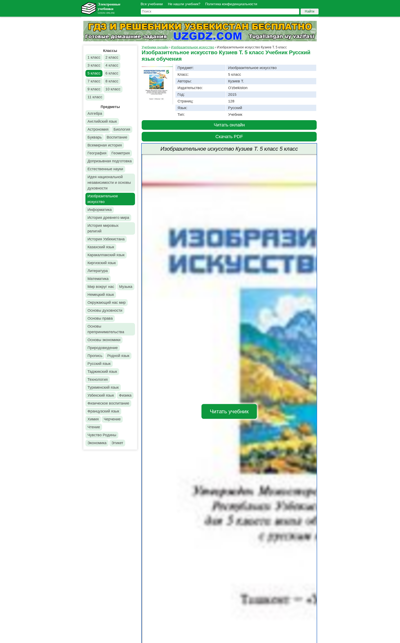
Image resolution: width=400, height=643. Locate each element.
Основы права (100, 318)
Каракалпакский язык (106, 255)
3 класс (94, 65)
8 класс (111, 81)
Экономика (97, 443)
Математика (98, 279)
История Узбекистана (106, 239)
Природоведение (103, 348)
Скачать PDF (229, 136)
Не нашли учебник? (184, 4)
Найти (309, 11)
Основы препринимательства (106, 329)
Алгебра (95, 113)
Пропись (95, 356)
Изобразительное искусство (103, 199)
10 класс (112, 89)
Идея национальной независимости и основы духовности (109, 182)
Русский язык (99, 364)
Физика (125, 395)
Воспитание (117, 137)
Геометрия (120, 153)
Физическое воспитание (108, 403)
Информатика (100, 210)
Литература (98, 271)
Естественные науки (105, 169)
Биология (122, 129)
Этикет (117, 443)
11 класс (95, 97)
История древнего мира (108, 218)
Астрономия (98, 129)
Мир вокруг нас (101, 287)
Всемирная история (105, 145)
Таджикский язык (102, 371)
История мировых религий (103, 228)
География (97, 153)
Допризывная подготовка (110, 161)
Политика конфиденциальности (231, 4)
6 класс (111, 73)
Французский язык (103, 411)
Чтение (94, 427)
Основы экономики (104, 340)
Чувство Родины (102, 435)
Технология (98, 379)
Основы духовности (105, 310)
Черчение (112, 419)
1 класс (94, 57)
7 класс (94, 81)
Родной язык (118, 356)
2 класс (111, 57)
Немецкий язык (101, 295)
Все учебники (152, 4)
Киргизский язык (102, 263)
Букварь (95, 137)
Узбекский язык (101, 395)
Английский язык (102, 121)
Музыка (125, 287)
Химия (93, 419)
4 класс (111, 65)
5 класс (94, 73)
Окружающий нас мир (107, 302)
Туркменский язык (103, 387)
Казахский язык (101, 247)
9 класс (94, 89)
